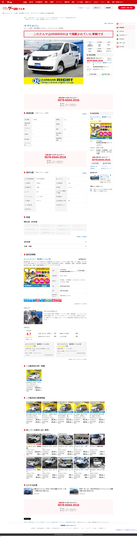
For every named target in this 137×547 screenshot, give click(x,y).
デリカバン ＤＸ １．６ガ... (65, 470)
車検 (73, 2)
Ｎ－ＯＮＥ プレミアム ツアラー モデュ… (81, 415)
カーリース (59, 2)
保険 (108, 2)
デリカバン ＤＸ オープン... (49, 470)
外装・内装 (28, 246)
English (81, 7)
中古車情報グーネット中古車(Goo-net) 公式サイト (126, 529)
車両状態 (121, 27)
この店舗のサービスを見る (80, 303)
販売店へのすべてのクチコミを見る (78, 359)
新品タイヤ (88, 2)
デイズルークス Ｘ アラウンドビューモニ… (33, 415)
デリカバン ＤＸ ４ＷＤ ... (80, 447)
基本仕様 (121, 31)
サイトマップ (88, 528)
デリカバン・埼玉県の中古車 (52, 17)
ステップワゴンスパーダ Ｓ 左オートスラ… (97, 415)
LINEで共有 (107, 74)
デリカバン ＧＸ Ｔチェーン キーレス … (33, 383)
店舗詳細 (92, 168)
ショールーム (104, 166)
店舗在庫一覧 (93, 166)
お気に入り (97, 7)
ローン (102, 2)
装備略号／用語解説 (82, 236)
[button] (25, 410)
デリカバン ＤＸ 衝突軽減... (33, 447)
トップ (121, 23)
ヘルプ (88, 7)
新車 (46, 2)
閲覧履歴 (108, 7)
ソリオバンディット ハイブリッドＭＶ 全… (65, 415)
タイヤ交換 (80, 2)
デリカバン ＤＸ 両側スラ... (33, 470)
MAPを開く (94, 74)
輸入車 (31, 2)
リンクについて (68, 528)
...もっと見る (32, 350)
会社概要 (33, 528)
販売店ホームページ (106, 168)
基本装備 (27, 242)
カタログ (96, 2)
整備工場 (67, 2)
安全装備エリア (123, 35)
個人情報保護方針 (40, 528)
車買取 (51, 2)
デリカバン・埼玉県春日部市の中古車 (68, 17)
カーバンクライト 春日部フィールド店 (37, 259)
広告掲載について (102, 528)
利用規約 (48, 528)
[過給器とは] (62, 196)
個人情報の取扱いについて (57, 528)
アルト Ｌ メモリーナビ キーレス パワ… (49, 415)
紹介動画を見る (82, 259)
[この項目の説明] (103, 58)
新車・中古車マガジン (117, 2)
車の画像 (121, 46)
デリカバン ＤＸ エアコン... (49, 447)
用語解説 (84, 114)
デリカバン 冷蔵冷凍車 (96, 446)
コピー (100, 145)
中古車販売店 (39, 2)
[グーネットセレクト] (33, 407)
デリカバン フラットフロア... (97, 470)
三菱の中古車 (31, 17)
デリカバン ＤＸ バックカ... (81, 470)
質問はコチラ (76, 528)
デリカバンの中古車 (40, 17)
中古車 (25, 17)
